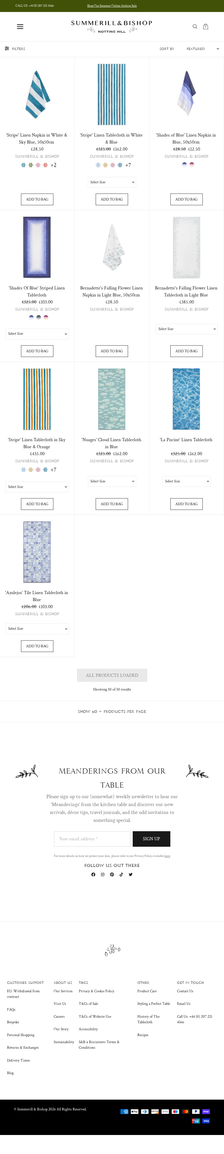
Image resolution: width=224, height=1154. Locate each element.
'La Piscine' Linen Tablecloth (186, 440)
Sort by (167, 49)
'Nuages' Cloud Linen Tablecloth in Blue (111, 443)
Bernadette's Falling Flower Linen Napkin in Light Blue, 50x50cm (111, 291)
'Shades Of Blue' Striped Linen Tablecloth (37, 291)
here (167, 856)
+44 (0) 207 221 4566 (34, 6)
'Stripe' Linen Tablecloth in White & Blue (111, 138)
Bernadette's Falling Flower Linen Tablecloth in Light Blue (186, 291)
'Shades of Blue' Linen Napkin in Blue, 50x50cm (186, 138)
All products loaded (112, 675)
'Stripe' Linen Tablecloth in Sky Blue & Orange (36, 443)
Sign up (151, 839)
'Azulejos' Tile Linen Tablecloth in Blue (36, 596)
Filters (18, 49)
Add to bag (37, 199)
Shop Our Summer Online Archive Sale (112, 6)
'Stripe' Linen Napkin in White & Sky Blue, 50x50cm (36, 138)
